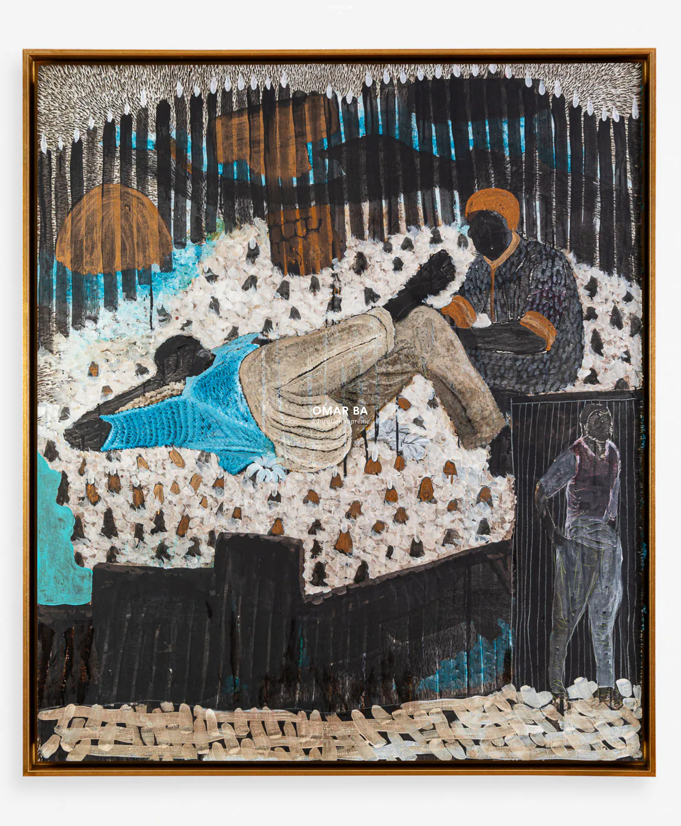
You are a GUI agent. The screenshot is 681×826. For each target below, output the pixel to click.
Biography (666, 811)
